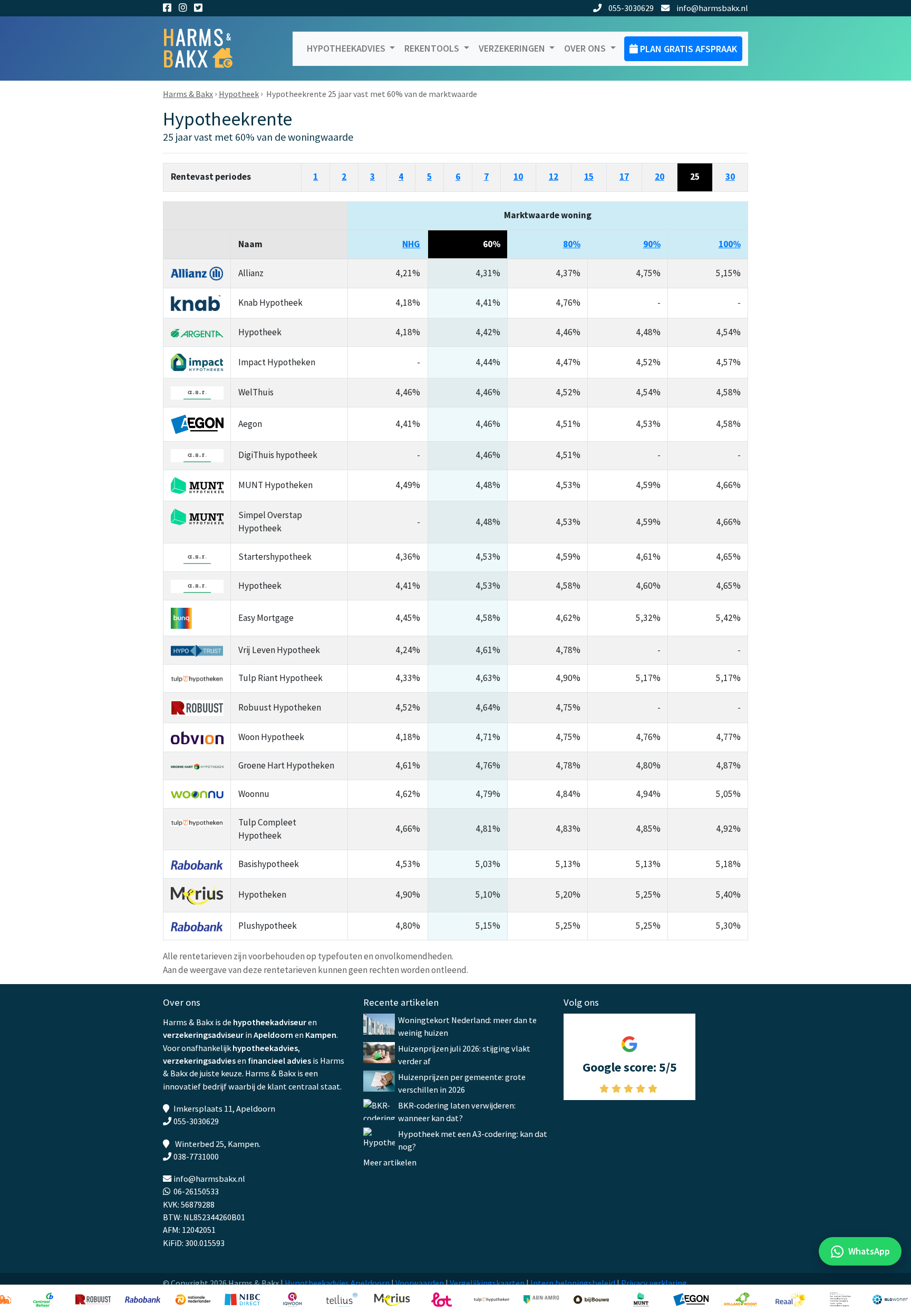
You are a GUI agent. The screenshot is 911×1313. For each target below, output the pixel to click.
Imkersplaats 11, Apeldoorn (224, 1108)
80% (571, 244)
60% (491, 244)
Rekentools (432, 48)
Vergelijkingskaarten (487, 1283)
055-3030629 (631, 8)
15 (589, 176)
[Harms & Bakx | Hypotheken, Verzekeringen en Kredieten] (205, 48)
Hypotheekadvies (347, 48)
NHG (411, 244)
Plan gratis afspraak (687, 49)
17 (624, 176)
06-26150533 (196, 1191)
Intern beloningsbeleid (572, 1283)
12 (553, 176)
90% (652, 244)
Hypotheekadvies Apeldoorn (337, 1283)
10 (518, 176)
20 (659, 176)
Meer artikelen (389, 1162)
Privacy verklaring (654, 1283)
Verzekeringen (513, 48)
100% (730, 244)
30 (730, 176)
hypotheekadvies (265, 1048)
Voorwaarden (419, 1283)
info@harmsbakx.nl (712, 8)
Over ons (586, 48)
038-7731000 (196, 1156)
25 (695, 176)
